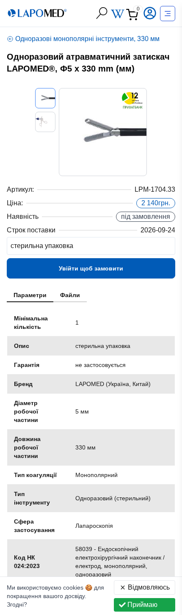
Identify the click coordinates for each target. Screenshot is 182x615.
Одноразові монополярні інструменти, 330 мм (87, 38)
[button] (150, 13)
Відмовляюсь (149, 587)
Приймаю (142, 604)
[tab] (30, 295)
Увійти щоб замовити (91, 268)
